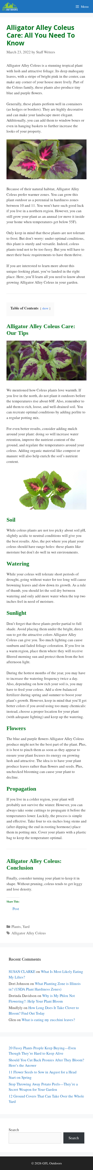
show (45, 308)
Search (14, 1129)
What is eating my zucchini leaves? (48, 1019)
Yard (26, 926)
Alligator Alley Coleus (28, 932)
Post (16, 908)
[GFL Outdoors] (11, 6)
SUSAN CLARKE (22, 971)
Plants (16, 926)
